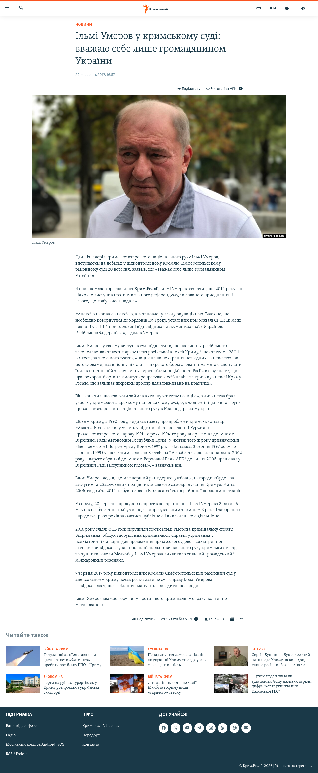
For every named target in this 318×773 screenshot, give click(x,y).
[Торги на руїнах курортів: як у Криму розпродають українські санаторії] (23, 683)
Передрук (91, 735)
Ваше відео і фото (21, 726)
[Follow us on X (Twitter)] (175, 728)
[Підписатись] (246, 728)
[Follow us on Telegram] (199, 728)
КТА (273, 8)
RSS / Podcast (17, 754)
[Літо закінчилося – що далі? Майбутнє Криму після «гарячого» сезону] (127, 683)
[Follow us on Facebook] (163, 728)
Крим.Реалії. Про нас (100, 726)
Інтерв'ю (259, 649)
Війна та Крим (56, 649)
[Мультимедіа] (287, 8)
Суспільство (158, 649)
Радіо (11, 735)
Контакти (91, 745)
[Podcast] (234, 728)
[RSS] (222, 728)
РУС (259, 8)
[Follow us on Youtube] (187, 728)
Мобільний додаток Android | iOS (35, 745)
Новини (83, 25)
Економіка (53, 677)
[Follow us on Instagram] (211, 728)
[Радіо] (302, 8)
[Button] (188, 89)
